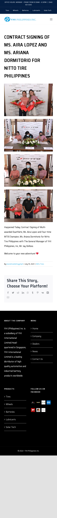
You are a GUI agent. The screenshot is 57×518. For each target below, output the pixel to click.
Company (36, 336)
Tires (8, 396)
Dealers (35, 344)
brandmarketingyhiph (15, 264)
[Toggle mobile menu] (51, 19)
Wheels (9, 404)
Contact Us (37, 359)
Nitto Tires (40, 264)
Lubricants (11, 419)
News (35, 351)
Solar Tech (11, 427)
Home (35, 328)
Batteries (10, 412)
